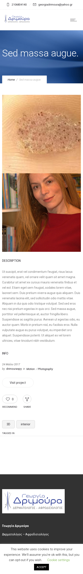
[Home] (17, 22)
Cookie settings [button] (58, 560)
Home (11, 79)
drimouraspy (14, 368)
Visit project (18, 382)
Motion (30, 369)
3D (8, 424)
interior (25, 424)
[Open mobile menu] (74, 20)
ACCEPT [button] (41, 567)
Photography (45, 369)
